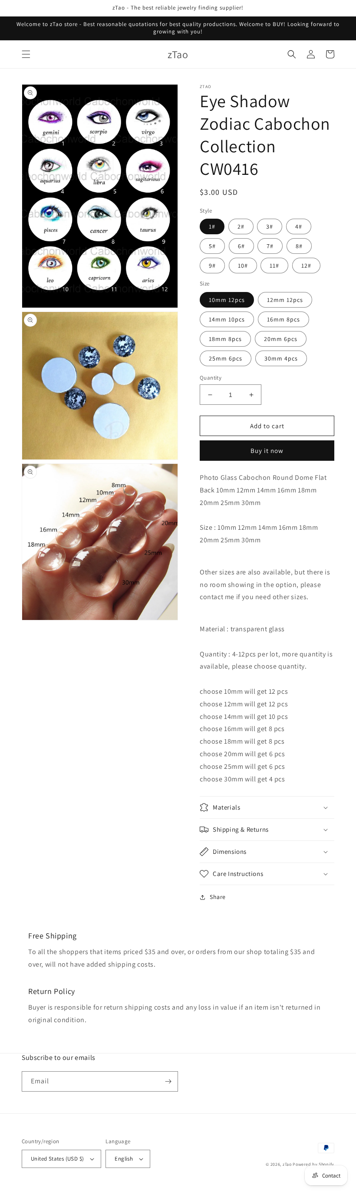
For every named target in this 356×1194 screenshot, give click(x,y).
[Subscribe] (168, 1081)
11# (274, 265)
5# (212, 246)
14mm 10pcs (227, 319)
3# (269, 226)
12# (306, 265)
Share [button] (218, 897)
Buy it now (267, 450)
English (124, 1158)
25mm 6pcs (225, 358)
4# (298, 226)
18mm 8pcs (225, 339)
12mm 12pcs (285, 300)
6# (241, 246)
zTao (287, 1164)
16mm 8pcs (283, 319)
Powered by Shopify (313, 1164)
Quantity (210, 377)
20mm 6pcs (280, 339)
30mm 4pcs (281, 358)
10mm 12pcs (227, 300)
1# (212, 226)
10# (243, 265)
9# (212, 265)
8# (299, 246)
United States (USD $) (57, 1158)
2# (240, 226)
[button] (26, 54)
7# (270, 246)
